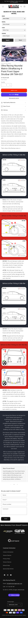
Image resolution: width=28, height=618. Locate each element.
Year (3, 27)
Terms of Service (7, 555)
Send (5, 518)
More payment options (14, 98)
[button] (3, 6)
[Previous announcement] (2, 2)
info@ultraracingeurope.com (14, 583)
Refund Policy (6, 565)
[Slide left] (10, 484)
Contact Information (8, 552)
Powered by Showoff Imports (20, 615)
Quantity (3, 82)
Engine (4, 33)
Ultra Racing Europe (9, 615)
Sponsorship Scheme (8, 568)
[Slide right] (17, 484)
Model (4, 21)
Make (3, 16)
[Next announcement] (25, 2)
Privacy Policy (6, 558)
